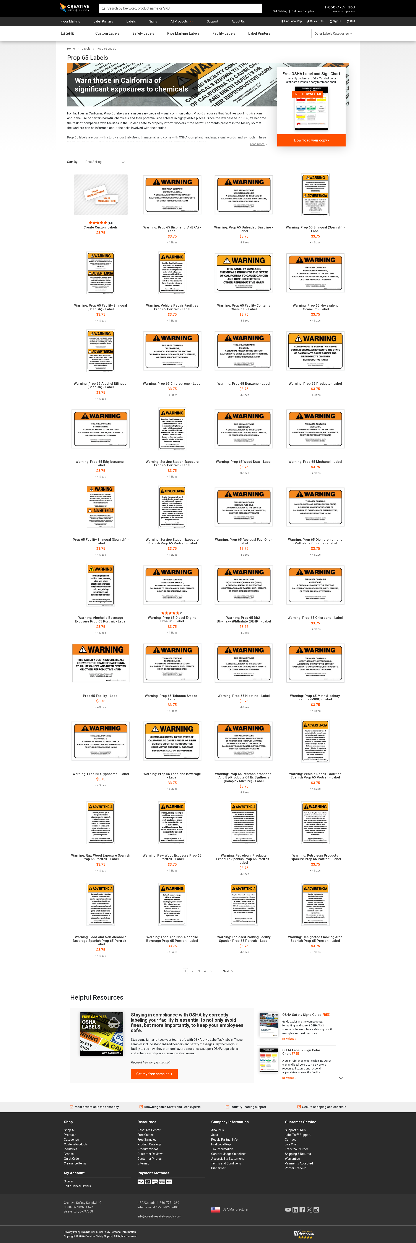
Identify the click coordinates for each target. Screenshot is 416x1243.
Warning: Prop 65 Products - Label (315, 384)
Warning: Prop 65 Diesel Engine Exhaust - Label (172, 619)
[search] (180, 8)
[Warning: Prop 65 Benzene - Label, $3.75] (244, 350)
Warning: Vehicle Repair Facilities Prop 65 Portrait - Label (172, 307)
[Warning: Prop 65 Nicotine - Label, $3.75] (244, 663)
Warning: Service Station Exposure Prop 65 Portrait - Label (172, 463)
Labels (131, 21)
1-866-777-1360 (339, 7)
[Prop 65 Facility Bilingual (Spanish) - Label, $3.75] (100, 507)
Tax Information (222, 1149)
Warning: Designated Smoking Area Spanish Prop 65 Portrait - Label (315, 938)
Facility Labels (224, 33)
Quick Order (317, 21)
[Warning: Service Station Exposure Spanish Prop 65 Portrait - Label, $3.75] (172, 507)
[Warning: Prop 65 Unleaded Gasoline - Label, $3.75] (244, 194)
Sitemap (143, 1163)
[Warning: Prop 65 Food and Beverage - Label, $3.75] (172, 741)
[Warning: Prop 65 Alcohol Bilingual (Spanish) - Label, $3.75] (100, 350)
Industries (70, 1149)
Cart (352, 21)
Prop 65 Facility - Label (100, 696)
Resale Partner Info (224, 1139)
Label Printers (103, 21)
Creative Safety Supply (98, 1236)
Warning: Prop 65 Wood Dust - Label (243, 462)
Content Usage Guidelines (228, 1154)
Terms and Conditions (226, 1163)
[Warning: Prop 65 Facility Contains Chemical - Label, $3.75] (244, 272)
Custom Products (76, 1144)
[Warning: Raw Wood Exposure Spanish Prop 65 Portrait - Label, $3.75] (100, 822)
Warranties (292, 1158)
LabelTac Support (298, 1135)
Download (288, 1038)
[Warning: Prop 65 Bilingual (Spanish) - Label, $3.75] (315, 194)
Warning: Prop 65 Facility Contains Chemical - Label (243, 307)
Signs (153, 21)
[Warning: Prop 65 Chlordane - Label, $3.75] (315, 585)
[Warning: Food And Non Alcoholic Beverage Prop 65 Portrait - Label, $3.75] (172, 904)
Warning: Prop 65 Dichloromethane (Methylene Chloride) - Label (315, 541)
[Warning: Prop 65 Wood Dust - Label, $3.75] (244, 428)
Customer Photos (150, 1158)
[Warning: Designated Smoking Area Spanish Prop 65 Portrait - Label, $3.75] (315, 904)
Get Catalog (280, 11)
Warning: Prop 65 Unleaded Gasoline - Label (243, 229)
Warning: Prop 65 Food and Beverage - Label (172, 775)
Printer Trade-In (295, 1168)
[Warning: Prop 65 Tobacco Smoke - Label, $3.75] (172, 663)
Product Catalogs (149, 1144)
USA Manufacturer (236, 1209)
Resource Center (149, 1130)
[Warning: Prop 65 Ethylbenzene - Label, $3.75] (100, 428)
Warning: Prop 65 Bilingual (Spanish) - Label (315, 229)
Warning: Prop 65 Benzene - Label (244, 384)
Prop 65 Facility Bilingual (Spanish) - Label (101, 541)
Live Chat (291, 1144)
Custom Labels (107, 33)
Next (226, 971)
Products (70, 1135)
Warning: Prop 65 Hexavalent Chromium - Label (315, 307)
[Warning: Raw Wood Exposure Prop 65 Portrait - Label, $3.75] (172, 822)
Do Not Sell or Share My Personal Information (109, 1231)
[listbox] (104, 162)
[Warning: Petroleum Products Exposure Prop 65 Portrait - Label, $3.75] (315, 822)
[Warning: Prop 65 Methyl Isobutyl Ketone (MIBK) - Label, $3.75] (315, 663)
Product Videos (148, 1149)
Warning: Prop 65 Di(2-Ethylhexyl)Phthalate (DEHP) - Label (243, 619)
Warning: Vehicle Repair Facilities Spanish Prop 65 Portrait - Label (315, 775)
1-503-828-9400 (167, 1207)
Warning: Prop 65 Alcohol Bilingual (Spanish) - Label (100, 385)
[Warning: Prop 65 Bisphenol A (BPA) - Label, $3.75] (172, 194)
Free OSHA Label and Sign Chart (311, 73)
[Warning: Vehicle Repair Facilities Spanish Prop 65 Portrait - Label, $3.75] (315, 741)
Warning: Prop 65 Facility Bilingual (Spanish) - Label (100, 307)
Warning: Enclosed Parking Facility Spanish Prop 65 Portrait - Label (243, 938)
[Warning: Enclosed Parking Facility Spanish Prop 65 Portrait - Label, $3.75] (244, 904)
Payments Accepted (299, 1163)
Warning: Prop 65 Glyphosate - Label (101, 774)
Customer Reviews (150, 1154)
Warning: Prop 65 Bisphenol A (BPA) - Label (172, 229)
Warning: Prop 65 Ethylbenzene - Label (101, 463)
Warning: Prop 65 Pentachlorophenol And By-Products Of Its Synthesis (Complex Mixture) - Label (243, 777)
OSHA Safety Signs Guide (301, 1015)
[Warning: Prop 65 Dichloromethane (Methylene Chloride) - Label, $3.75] (315, 507)
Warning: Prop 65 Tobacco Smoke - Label (172, 697)
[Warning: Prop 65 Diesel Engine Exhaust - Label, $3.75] (172, 585)
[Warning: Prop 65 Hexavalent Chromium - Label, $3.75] (315, 272)
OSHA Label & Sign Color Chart (301, 1052)
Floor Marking (70, 21)
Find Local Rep (293, 21)
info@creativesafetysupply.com (159, 1216)
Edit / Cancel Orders (77, 1186)
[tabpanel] (296, 1026)
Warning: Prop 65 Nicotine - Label (244, 696)
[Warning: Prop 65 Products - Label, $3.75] (315, 350)
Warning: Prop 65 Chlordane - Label (315, 618)
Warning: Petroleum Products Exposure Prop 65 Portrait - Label (315, 857)
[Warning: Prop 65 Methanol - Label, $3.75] (315, 428)
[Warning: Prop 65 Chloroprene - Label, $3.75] (172, 350)
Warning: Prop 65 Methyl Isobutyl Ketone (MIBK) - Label (315, 697)
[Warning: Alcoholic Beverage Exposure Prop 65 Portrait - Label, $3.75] (100, 585)
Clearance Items (75, 1163)
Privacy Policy (72, 1231)
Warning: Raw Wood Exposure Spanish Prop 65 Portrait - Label (100, 857)
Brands (69, 1154)
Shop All (69, 1130)
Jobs (214, 1135)
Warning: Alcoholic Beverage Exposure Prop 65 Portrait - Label (100, 619)
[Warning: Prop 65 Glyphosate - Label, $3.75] (100, 741)
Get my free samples (152, 1074)
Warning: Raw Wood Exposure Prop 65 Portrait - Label (172, 857)
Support (212, 21)
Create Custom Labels (101, 227)
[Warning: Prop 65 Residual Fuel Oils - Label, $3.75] (244, 507)
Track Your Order (296, 1149)
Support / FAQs (295, 1130)
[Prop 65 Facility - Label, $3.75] (100, 663)
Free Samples (147, 1139)
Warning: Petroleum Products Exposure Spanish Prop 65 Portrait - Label (243, 859)
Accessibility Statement (227, 1158)
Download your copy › (311, 140)
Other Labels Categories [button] (332, 33)
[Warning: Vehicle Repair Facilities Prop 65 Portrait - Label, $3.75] (172, 272)
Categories (71, 1139)
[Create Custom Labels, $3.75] (100, 194)
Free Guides (146, 1135)
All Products (179, 21)
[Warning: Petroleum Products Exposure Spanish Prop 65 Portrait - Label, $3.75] (244, 822)
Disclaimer (218, 1168)
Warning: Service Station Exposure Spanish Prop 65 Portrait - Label (172, 541)
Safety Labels (143, 33)
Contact (290, 1139)
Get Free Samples (303, 11)
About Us (238, 21)
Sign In (337, 21)
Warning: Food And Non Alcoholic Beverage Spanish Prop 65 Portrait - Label (100, 940)
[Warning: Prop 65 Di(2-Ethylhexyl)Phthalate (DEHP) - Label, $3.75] (244, 585)
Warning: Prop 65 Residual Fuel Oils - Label (243, 541)
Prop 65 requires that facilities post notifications (228, 113)
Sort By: (72, 162)
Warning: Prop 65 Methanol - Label (315, 462)
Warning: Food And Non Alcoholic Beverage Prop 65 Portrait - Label (172, 938)
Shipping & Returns (298, 1154)
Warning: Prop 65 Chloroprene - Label (172, 384)
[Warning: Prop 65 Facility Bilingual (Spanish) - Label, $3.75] (100, 272)
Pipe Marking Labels (183, 33)
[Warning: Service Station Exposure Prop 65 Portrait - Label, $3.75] (172, 428)
